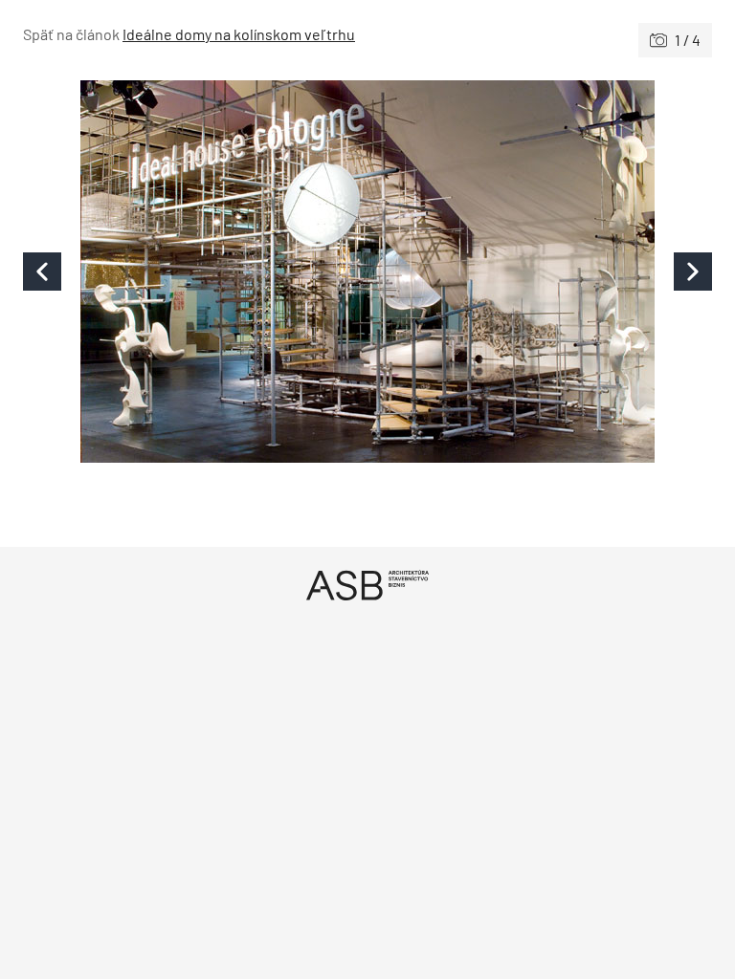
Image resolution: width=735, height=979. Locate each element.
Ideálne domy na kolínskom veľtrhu (238, 34)
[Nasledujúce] (540, 271)
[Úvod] (367, 584)
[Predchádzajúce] (195, 271)
